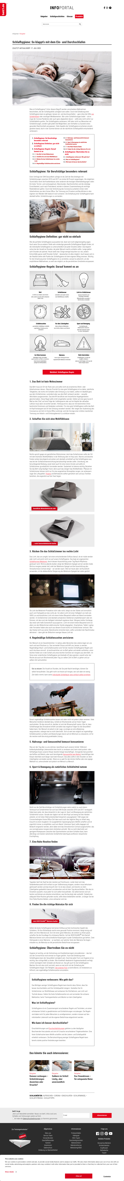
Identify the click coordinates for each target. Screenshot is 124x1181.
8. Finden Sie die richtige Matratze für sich (76, 149)
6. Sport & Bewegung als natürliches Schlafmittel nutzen (75, 143)
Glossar (70, 16)
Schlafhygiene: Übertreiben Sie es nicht (76, 153)
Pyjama (48, 474)
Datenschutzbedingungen (31, 1119)
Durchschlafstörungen (57, 1028)
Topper (104, 1153)
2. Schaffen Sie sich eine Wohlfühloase (45, 157)
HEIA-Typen (76, 1138)
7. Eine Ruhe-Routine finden (72, 147)
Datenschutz (48, 1148)
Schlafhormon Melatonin (38, 561)
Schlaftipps (49, 1098)
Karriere (48, 1143)
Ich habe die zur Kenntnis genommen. (36, 1119)
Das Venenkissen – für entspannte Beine (83, 1077)
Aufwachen (48, 1096)
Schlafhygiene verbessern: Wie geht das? (76, 157)
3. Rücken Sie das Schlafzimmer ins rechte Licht (46, 160)
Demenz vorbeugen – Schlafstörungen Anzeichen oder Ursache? (39, 1080)
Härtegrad (76, 1135)
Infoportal (15, 34)
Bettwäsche (104, 1150)
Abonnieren (102, 1115)
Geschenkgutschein (76, 1140)
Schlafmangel (80, 1096)
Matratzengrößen (76, 1148)
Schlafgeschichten (57, 16)
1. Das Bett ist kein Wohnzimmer (43, 154)
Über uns (48, 1133)
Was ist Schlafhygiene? (71, 159)
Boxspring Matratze (104, 1143)
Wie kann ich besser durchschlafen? (75, 162)
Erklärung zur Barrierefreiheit (48, 1150)
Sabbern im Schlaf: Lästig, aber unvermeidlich (60, 1079)
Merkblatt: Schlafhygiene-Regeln (62, 372)
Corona (57, 1096)
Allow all (79, 1176)
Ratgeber (44, 16)
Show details (9, 1172)
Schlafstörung (36, 1098)
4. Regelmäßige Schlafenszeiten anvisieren (46, 163)
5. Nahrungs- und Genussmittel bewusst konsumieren (76, 139)
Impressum (48, 1145)
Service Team (47, 1135)
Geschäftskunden (48, 1140)
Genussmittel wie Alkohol (72, 754)
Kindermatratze (104, 1145)
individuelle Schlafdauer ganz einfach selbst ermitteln (71, 675)
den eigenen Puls (61, 968)
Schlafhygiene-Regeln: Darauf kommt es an (44, 150)
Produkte (79, 16)
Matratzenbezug (76, 1145)
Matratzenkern (76, 1143)
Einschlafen (67, 1096)
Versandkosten (48, 1138)
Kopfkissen (104, 1148)
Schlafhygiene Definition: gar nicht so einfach (45, 144)
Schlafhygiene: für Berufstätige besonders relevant (44, 139)
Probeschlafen (76, 1133)
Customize (107, 1176)
